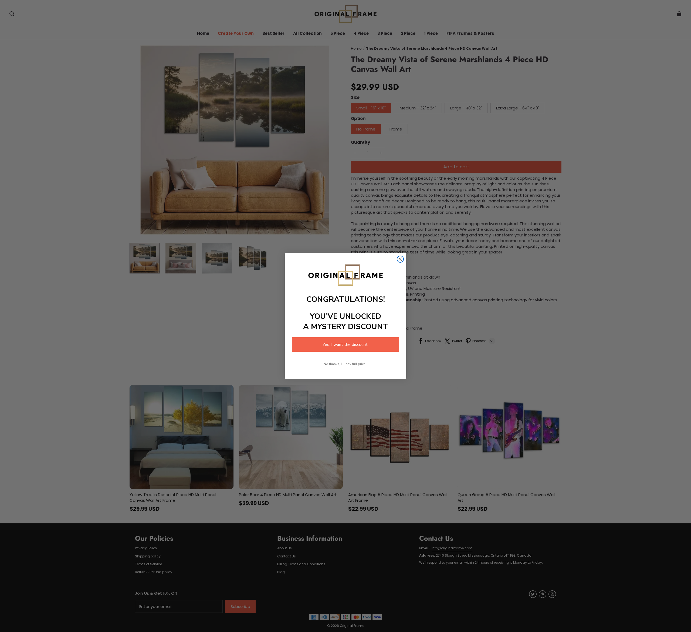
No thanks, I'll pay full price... (346, 364)
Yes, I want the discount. (345, 344)
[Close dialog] (400, 259)
